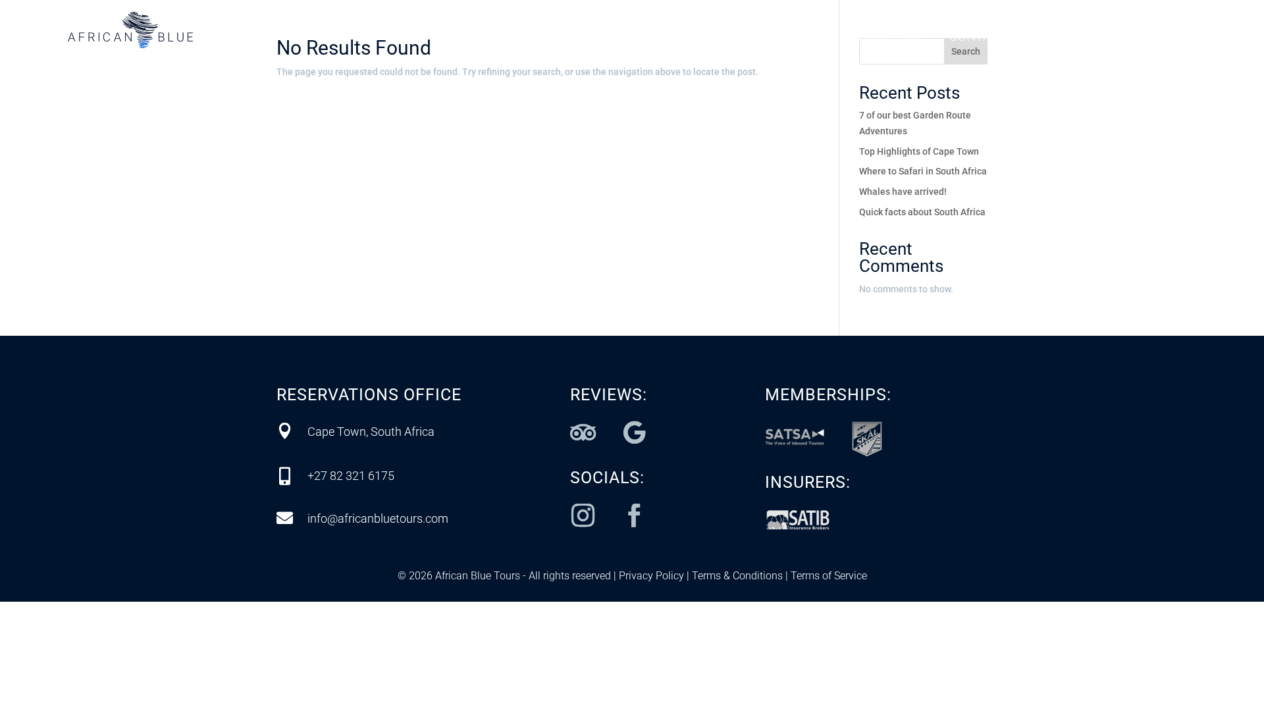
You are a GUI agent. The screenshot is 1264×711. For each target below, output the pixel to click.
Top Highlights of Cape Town (919, 151)
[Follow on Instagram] (583, 515)
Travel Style (682, 38)
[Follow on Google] (635, 432)
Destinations (565, 38)
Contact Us (988, 38)
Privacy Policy (651, 575)
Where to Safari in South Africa (923, 171)
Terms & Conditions (736, 575)
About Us (890, 38)
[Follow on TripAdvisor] (583, 432)
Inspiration (792, 38)
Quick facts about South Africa (922, 212)
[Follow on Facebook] (635, 515)
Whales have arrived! (903, 191)
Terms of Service (827, 575)
